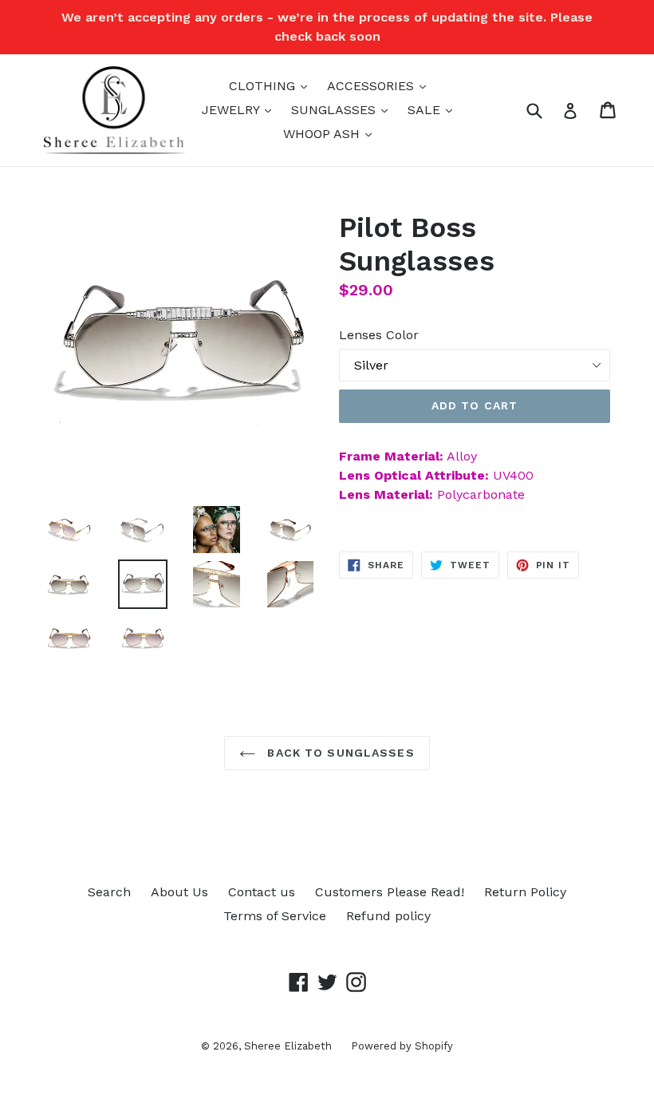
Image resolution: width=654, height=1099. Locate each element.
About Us (179, 891)
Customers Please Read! (389, 891)
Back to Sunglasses (338, 752)
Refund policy (388, 915)
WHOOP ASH (331, 133)
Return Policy (525, 891)
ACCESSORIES (380, 85)
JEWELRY (240, 109)
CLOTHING (272, 85)
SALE (434, 109)
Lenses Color (379, 334)
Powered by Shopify (402, 1046)
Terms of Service (274, 915)
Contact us (261, 891)
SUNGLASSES (343, 109)
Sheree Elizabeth (289, 1046)
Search (109, 891)
